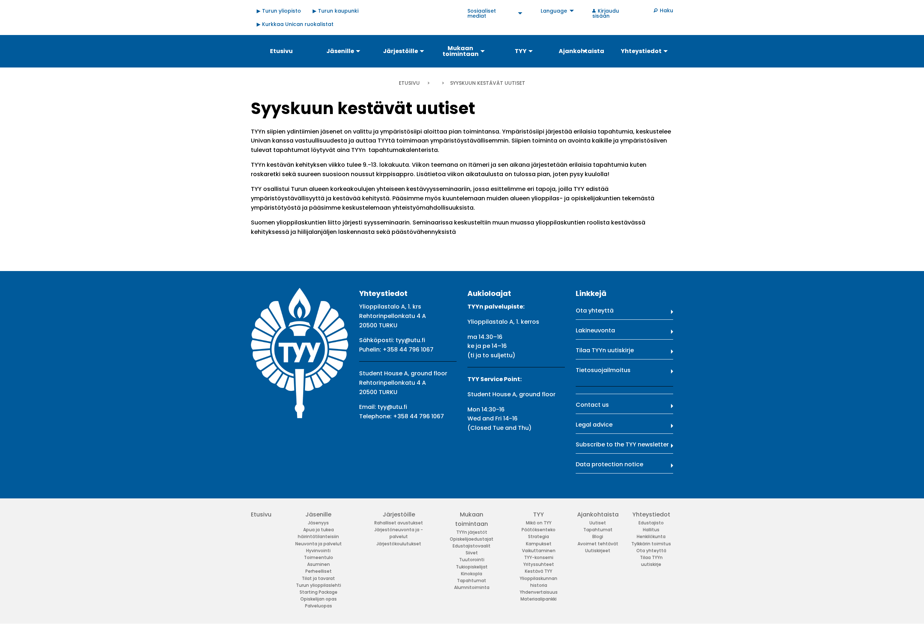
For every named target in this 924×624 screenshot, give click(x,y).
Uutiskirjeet (597, 550)
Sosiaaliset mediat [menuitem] (481, 13)
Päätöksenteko (538, 530)
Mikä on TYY (539, 523)
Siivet (472, 553)
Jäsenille (318, 514)
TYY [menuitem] (521, 51)
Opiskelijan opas (318, 599)
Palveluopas (318, 606)
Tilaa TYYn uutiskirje (605, 350)
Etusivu (409, 83)
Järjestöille (399, 514)
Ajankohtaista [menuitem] (581, 51)
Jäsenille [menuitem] (340, 51)
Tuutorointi (471, 560)
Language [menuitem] (554, 10)
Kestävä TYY (538, 571)
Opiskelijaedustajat (471, 539)
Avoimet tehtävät (598, 544)
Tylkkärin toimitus (651, 544)
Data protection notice (609, 464)
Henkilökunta (651, 536)
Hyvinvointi (318, 550)
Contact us (592, 405)
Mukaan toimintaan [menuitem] (461, 51)
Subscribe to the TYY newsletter (622, 444)
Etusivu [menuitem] (281, 51)
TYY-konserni (538, 557)
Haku (666, 10)
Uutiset (597, 523)
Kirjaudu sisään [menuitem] (605, 13)
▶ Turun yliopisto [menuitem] (279, 10)
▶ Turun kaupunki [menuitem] (335, 10)
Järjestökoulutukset (398, 544)
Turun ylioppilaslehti (318, 585)
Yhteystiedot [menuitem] (641, 51)
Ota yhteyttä (595, 310)
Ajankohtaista (598, 514)
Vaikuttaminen (538, 550)
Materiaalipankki (538, 599)
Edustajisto (651, 523)
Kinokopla (471, 574)
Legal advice (594, 424)
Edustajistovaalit (472, 546)
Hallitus (651, 530)
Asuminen (318, 564)
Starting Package (318, 592)
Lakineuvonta (595, 330)
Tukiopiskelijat (472, 567)
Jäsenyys (318, 523)
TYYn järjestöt (471, 532)
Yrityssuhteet (538, 564)
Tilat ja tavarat (318, 578)
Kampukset (539, 544)
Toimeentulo (318, 557)
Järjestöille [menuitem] (400, 51)
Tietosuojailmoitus (603, 370)
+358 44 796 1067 (408, 349)
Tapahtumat (471, 580)
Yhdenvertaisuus (539, 592)
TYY (538, 514)
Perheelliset (318, 571)
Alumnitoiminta (471, 587)
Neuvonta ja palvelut (318, 544)
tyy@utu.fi (410, 340)
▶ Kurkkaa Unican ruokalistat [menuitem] (295, 24)
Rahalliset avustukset (398, 523)
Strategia (538, 536)
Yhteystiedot (651, 514)
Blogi (597, 536)
